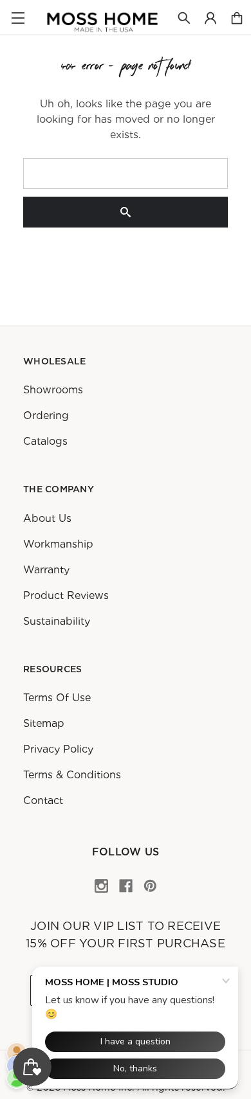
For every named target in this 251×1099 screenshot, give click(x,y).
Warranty (46, 570)
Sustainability (56, 621)
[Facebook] (126, 886)
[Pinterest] (150, 886)
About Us (47, 518)
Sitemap (43, 723)
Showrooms (53, 390)
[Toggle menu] (17, 17)
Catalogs (45, 441)
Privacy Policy (58, 749)
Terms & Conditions (72, 775)
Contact (43, 800)
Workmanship (58, 544)
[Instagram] (101, 886)
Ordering (46, 415)
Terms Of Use (57, 698)
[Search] (125, 212)
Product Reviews (66, 595)
